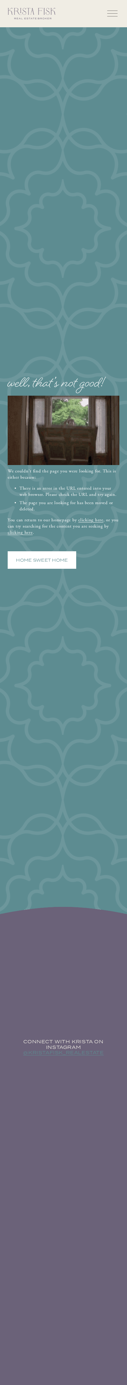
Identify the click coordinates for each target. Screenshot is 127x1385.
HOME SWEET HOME (42, 560)
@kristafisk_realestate (63, 1052)
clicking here (90, 520)
